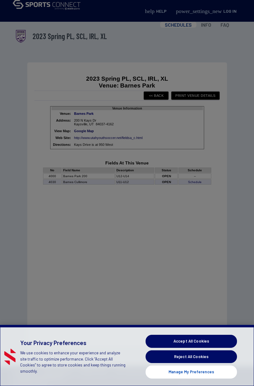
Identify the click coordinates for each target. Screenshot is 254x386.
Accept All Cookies (191, 341)
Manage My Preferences (191, 371)
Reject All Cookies (191, 356)
